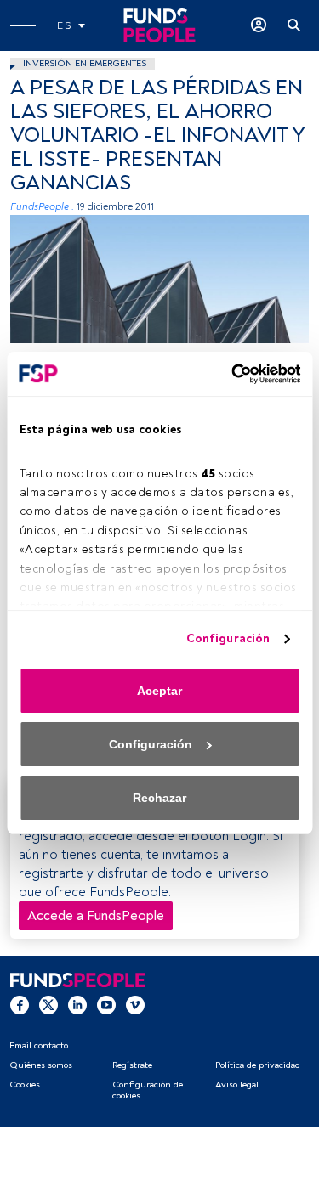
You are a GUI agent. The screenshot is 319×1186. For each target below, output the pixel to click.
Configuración (228, 638)
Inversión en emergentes (84, 63)
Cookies (24, 1084)
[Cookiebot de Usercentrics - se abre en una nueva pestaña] (228, 374)
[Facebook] (19, 1004)
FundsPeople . (42, 206)
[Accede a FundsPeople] (258, 25)
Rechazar (159, 798)
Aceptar (159, 690)
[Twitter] (48, 1004)
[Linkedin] (77, 1004)
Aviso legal (237, 1084)
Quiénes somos (40, 1064)
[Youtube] (106, 1004)
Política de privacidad (257, 1064)
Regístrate (132, 1064)
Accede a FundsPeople (95, 915)
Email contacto (38, 1045)
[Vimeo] (135, 1004)
